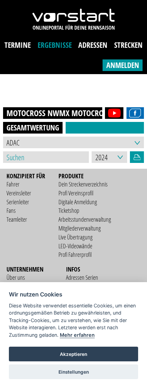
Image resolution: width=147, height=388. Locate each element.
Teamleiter (16, 219)
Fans (11, 210)
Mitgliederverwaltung (79, 228)
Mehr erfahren (77, 335)
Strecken (128, 45)
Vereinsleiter (18, 193)
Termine (17, 45)
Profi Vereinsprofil (75, 193)
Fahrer (12, 184)
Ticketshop (68, 210)
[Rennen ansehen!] (112, 113)
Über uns (15, 277)
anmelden (122, 65)
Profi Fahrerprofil (75, 254)
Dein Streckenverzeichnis (83, 184)
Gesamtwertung (32, 128)
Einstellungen (73, 372)
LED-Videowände (75, 246)
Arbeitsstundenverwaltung (84, 219)
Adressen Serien (82, 277)
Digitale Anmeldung (77, 202)
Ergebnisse (55, 45)
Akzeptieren (73, 354)
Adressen (92, 45)
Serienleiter (17, 202)
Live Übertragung (75, 237)
